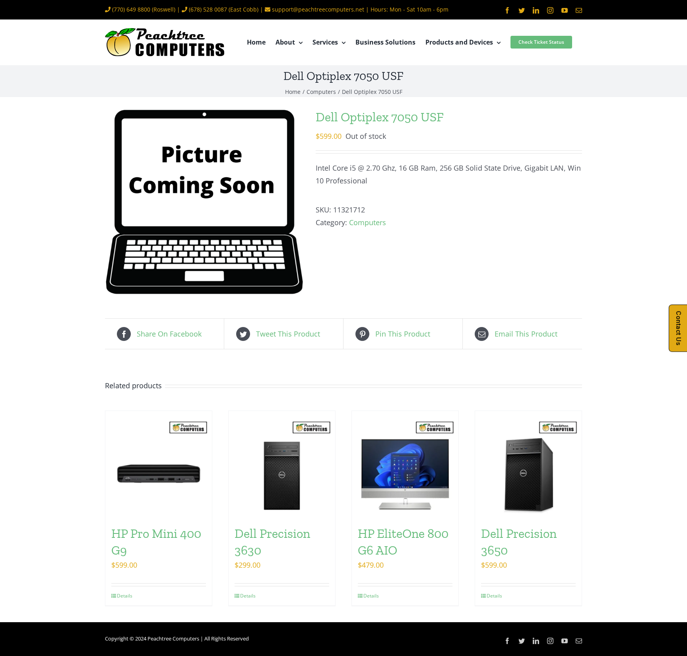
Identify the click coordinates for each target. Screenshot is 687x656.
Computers (367, 222)
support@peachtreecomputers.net (318, 9)
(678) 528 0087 (208, 9)
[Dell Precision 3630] (282, 464)
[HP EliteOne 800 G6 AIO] (405, 464)
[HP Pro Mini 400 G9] (158, 464)
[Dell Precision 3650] (528, 464)
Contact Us (678, 328)
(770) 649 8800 (131, 9)
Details (124, 595)
